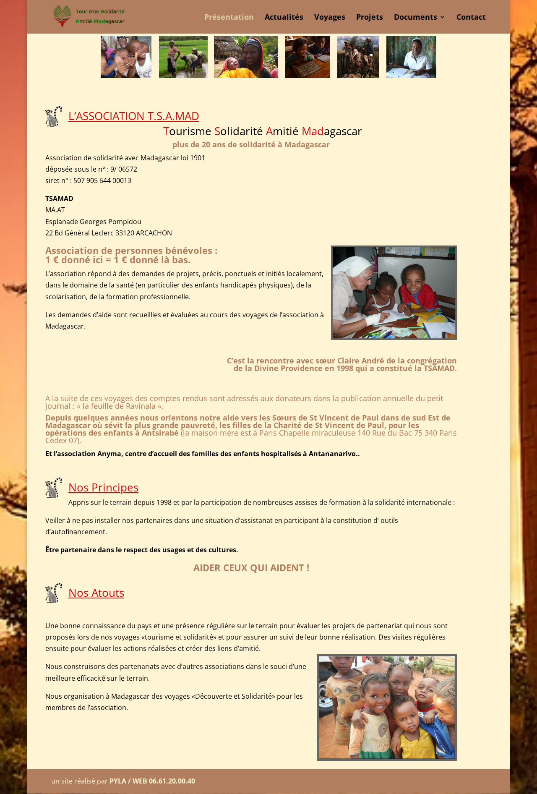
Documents (415, 18)
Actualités (284, 18)
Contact (471, 18)
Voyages (329, 18)
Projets (369, 18)
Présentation (229, 18)
